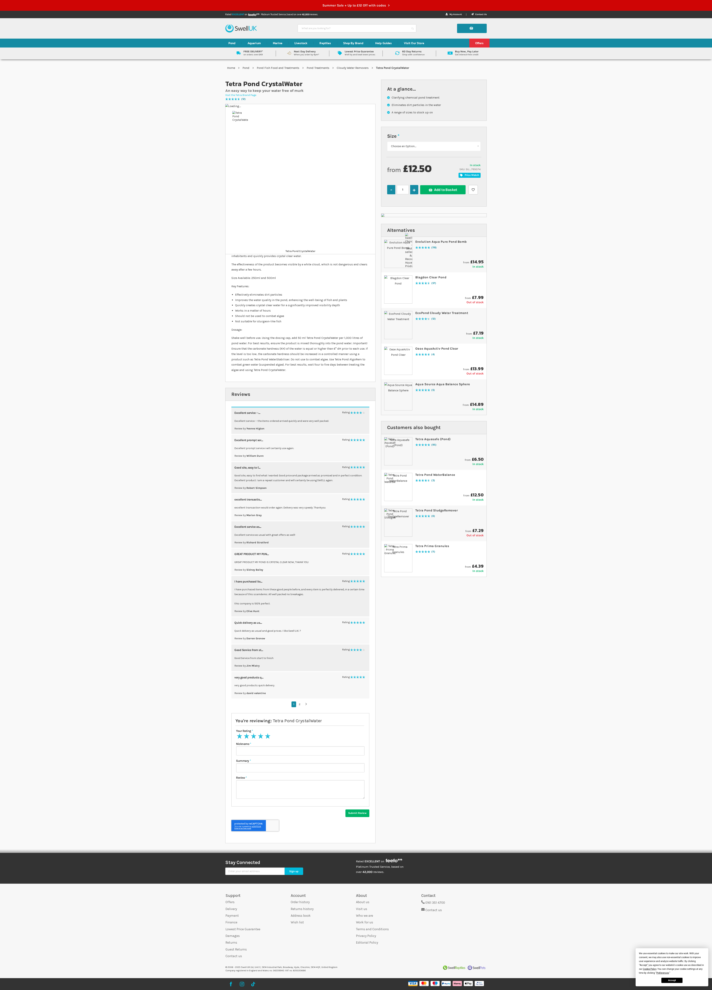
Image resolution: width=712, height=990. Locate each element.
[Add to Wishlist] (473, 189)
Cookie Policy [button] (649, 969)
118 (434, 247)
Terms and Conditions (372, 929)
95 (433, 445)
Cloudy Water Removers (353, 68)
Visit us (361, 909)
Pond (246, 68)
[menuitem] (231, 43)
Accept (672, 980)
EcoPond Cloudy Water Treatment (441, 313)
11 (433, 551)
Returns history (302, 909)
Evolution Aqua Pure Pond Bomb (441, 241)
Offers (230, 902)
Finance (231, 922)
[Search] (412, 28)
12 (243, 99)
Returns (231, 942)
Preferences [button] (662, 973)
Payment (232, 916)
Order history (300, 902)
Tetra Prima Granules (432, 546)
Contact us (233, 956)
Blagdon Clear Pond (430, 277)
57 (433, 283)
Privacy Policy (366, 936)
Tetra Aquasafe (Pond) (433, 439)
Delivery (231, 909)
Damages (232, 936)
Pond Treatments (318, 68)
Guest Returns (236, 949)
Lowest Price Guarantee (242, 929)
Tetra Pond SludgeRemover (436, 510)
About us (362, 902)
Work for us (364, 922)
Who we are (364, 916)
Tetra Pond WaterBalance (435, 475)
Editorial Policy (367, 942)
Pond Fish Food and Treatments (278, 68)
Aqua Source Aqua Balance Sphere (442, 384)
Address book (301, 916)
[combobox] (353, 28)
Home (231, 68)
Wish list (297, 922)
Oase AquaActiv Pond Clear (436, 348)
